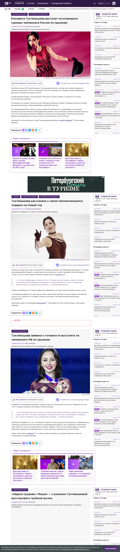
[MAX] (23, 130)
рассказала (40, 303)
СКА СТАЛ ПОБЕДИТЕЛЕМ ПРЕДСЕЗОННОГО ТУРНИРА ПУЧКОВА (72, 9)
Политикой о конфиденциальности (75, 549)
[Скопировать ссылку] (39, 130)
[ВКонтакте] (29, 130)
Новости (19, 3)
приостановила (66, 120)
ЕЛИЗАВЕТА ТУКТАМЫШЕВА (39, 14)
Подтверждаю (111, 548)
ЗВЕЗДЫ (16, 196)
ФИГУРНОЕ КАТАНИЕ (19, 14)
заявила (30, 433)
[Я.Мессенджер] (36, 130)
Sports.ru (59, 274)
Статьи (30, 3)
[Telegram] (26, 130)
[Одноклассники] (33, 130)
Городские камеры (61, 3)
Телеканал (42, 3)
